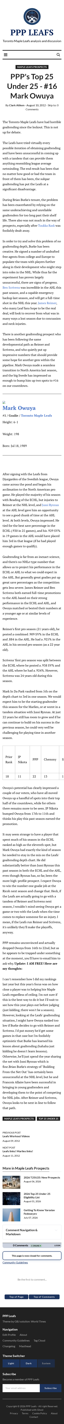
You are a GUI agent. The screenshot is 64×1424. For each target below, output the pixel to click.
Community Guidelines (16, 1340)
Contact (34, 1416)
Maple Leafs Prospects (32, 67)
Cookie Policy (39, 1413)
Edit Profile (9, 1334)
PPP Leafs (32, 32)
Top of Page (16, 1296)
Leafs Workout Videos (16, 1136)
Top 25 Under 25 (48, 1118)
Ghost (40, 1409)
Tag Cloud (39, 1340)
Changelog (9, 1346)
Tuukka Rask (46, 225)
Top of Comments (44, 1296)
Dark (29, 1363)
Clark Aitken (14, 105)
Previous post (12, 1132)
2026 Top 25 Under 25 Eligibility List (37, 1195)
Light (11, 1363)
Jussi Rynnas (50, 505)
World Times (38, 1321)
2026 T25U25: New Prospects (42, 1177)
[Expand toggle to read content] (56, 1230)
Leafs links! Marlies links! (18, 1151)
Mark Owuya (19, 407)
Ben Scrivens (11, 287)
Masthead (25, 1346)
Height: (8, 422)
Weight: (8, 434)
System (46, 1363)
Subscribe (51, 1388)
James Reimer (47, 303)
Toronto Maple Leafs (36, 415)
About (23, 1334)
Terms (25, 1413)
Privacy (14, 1413)
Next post (9, 1147)
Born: (6, 446)
